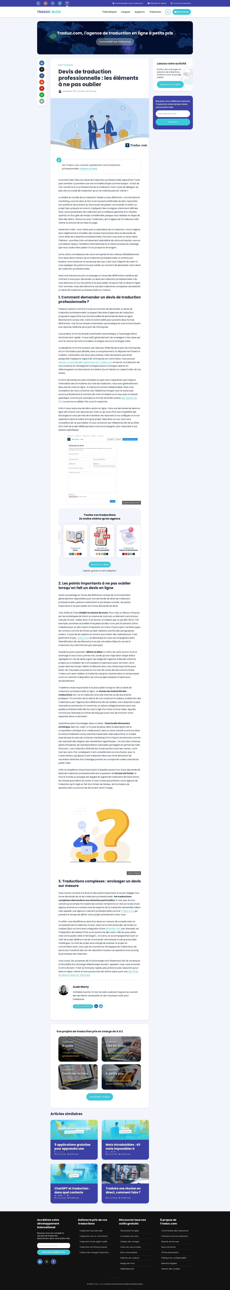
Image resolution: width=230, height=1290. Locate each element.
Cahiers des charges (129, 1241)
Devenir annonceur (170, 1241)
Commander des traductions (175, 1230)
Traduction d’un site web (90, 1230)
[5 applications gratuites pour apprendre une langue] (74, 1129)
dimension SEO (113, 928)
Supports (140, 11)
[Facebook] (53, 1261)
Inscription (173, 122)
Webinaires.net (127, 1268)
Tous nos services (182, 3)
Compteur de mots (129, 1236)
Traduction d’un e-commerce (93, 1236)
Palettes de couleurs (129, 1258)
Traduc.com (82, 637)
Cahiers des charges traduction (94, 1252)
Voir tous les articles (83, 1006)
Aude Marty (67, 91)
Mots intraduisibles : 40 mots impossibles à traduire (123, 1149)
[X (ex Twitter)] (47, 1261)
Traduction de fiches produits (93, 1247)
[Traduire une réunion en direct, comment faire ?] (125, 1173)
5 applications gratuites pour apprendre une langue (72, 1149)
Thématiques (109, 11)
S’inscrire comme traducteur (174, 1236)
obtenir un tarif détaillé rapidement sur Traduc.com (85, 362)
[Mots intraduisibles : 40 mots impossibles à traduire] (125, 1129)
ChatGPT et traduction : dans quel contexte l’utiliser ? (72, 1192)
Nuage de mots (127, 1263)
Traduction (155, 11)
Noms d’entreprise (128, 1252)
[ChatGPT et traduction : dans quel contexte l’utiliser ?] (74, 1173)
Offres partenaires (169, 1252)
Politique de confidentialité (173, 1258)
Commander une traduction (128, 3)
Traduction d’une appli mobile (93, 1241)
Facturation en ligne (129, 1230)
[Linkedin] (40, 1261)
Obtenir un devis (158, 3)
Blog (60, 65)
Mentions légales (169, 1263)
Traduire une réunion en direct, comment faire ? (123, 1191)
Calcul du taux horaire (130, 1247)
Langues (125, 11)
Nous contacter (168, 1247)
